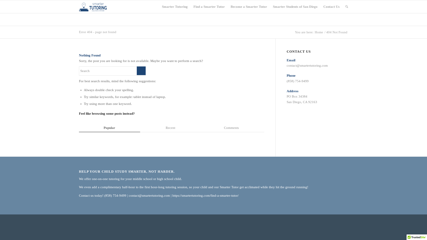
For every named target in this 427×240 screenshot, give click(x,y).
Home (319, 32)
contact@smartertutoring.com (307, 65)
